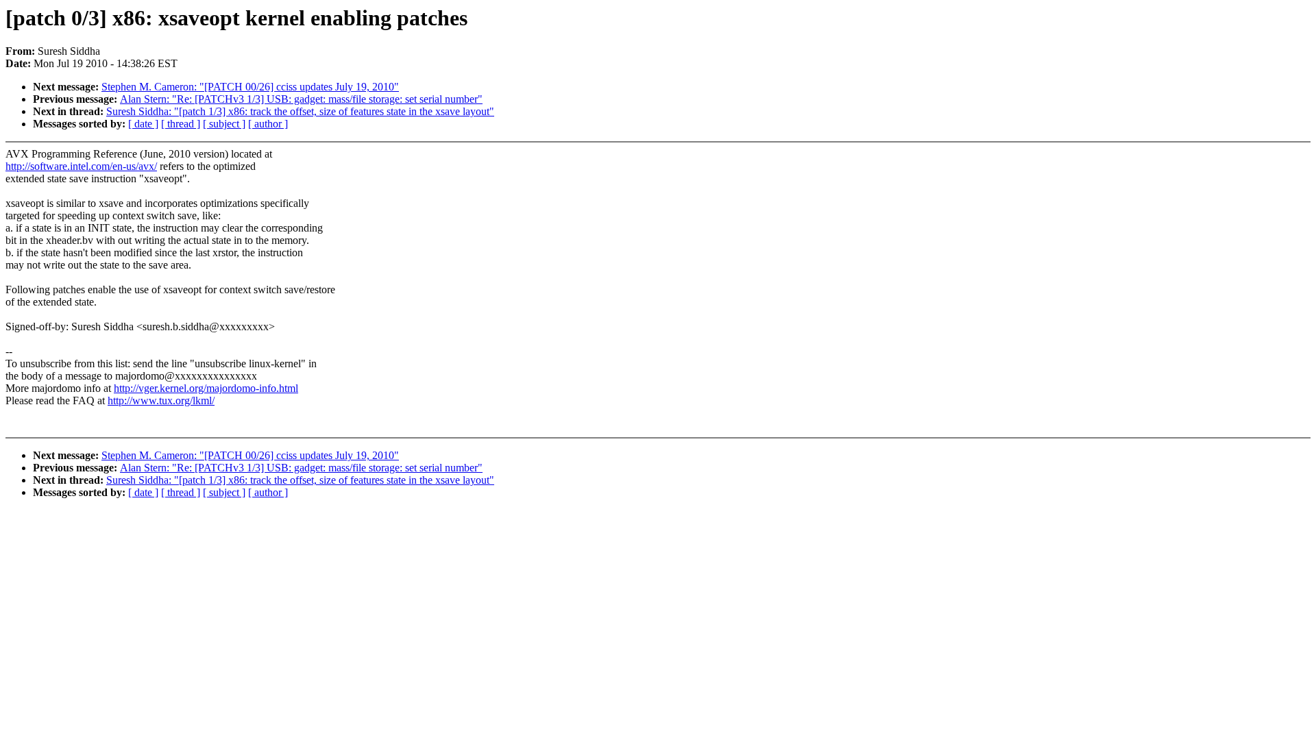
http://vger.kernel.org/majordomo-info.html (206, 388)
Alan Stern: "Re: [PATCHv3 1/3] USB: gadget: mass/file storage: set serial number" (301, 99)
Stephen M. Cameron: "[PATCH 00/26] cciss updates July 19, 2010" (250, 86)
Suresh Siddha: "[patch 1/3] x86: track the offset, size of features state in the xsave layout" (300, 111)
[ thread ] (180, 124)
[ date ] (143, 124)
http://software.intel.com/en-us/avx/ (81, 166)
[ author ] (268, 124)
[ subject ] (224, 124)
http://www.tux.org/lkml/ (161, 400)
